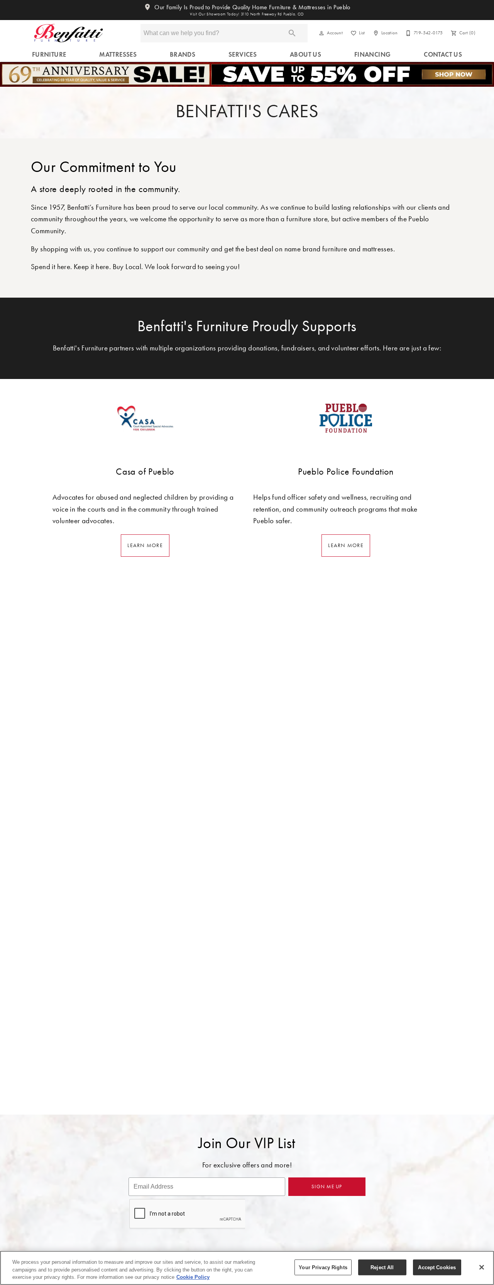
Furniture (49, 55)
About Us (305, 55)
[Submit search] (292, 33)
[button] (321, 33)
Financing (372, 55)
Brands (182, 55)
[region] (247, 1268)
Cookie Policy (193, 1277)
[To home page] (68, 33)
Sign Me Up (326, 1186)
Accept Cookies (437, 1267)
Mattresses (118, 55)
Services (242, 55)
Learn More (145, 545)
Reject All (382, 1267)
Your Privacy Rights (323, 1267)
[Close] (481, 1267)
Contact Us (443, 55)
